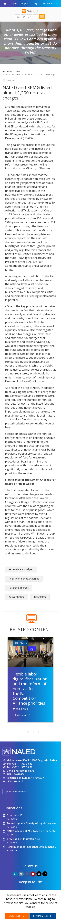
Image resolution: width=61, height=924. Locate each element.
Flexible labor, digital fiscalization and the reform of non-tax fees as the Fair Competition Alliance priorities (30, 688)
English (24, 3)
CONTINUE (15, 915)
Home (9, 71)
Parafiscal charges (19, 587)
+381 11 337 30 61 (22, 767)
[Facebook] (27, 874)
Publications (12, 808)
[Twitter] (39, 873)
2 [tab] (33, 732)
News (17, 71)
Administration (17, 597)
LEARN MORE (41, 915)
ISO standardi (15, 781)
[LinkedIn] (15, 874)
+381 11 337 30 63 (22, 763)
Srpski (14, 3)
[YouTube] (33, 874)
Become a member (18, 791)
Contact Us (51, 3)
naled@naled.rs (25, 770)
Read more (20, 715)
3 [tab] (38, 732)
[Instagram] (21, 874)
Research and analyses (21, 569)
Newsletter (40, 597)
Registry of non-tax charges (24, 578)
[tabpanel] (30, 679)
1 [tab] (28, 732)
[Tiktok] (44, 873)
